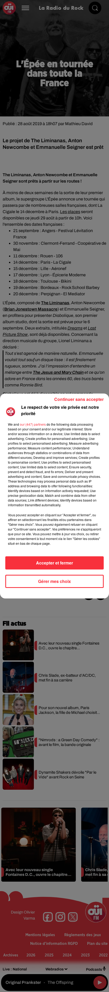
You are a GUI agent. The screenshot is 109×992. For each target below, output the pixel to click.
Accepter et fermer (54, 563)
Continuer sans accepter (79, 399)
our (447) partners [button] (33, 424)
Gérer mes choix (54, 581)
